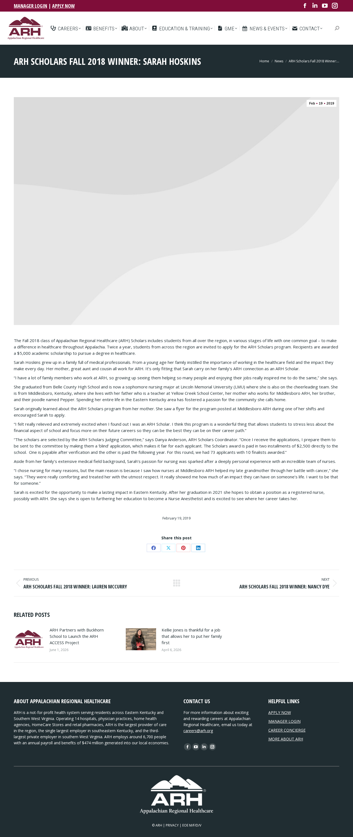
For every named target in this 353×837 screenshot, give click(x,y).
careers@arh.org (198, 730)
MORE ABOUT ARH (285, 739)
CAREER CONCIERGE (287, 730)
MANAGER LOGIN (30, 5)
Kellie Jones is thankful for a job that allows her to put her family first (192, 636)
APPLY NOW (63, 5)
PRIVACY (172, 825)
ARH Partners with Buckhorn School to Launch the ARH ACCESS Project (77, 636)
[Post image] (29, 639)
